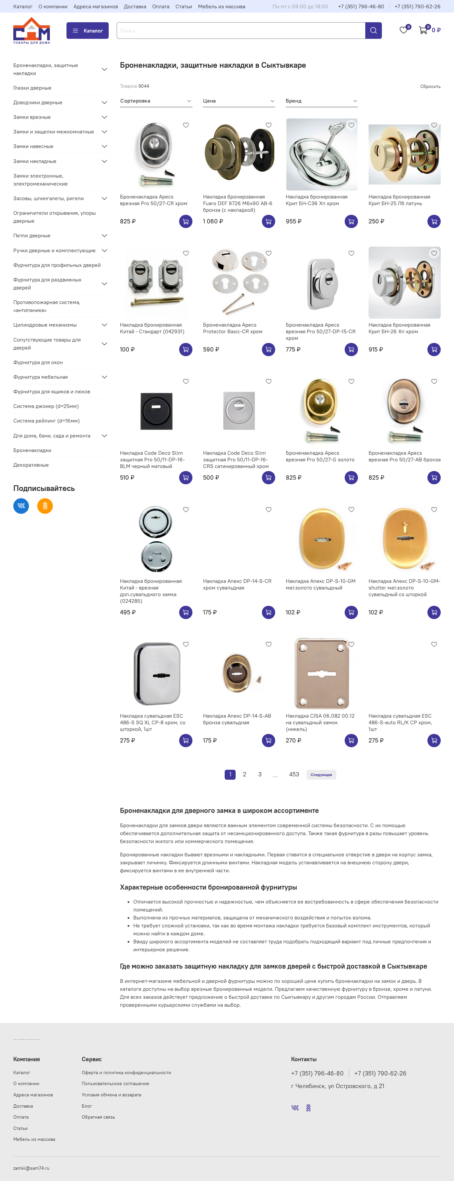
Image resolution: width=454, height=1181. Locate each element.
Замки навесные (33, 146)
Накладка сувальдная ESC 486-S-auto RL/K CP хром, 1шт (400, 722)
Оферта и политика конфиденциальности (126, 1072)
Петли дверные (32, 235)
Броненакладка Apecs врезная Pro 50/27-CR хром (153, 199)
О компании (53, 6)
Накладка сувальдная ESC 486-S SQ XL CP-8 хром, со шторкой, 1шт (152, 722)
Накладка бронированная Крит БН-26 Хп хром (399, 328)
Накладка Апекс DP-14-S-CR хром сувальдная (237, 584)
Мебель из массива (221, 6)
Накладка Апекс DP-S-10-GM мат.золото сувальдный (321, 584)
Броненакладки (32, 450)
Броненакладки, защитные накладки (45, 69)
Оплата (161, 6)
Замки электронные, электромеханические (40, 179)
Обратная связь (98, 1117)
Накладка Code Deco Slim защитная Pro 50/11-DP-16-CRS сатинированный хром (236, 459)
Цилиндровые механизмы (45, 324)
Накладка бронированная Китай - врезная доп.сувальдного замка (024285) (151, 591)
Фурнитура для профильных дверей (57, 265)
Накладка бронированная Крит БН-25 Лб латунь (399, 199)
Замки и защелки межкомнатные (53, 131)
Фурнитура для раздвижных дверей (47, 283)
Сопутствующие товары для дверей (47, 343)
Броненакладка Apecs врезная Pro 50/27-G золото (320, 456)
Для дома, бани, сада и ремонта (51, 435)
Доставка (135, 6)
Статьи (183, 6)
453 (294, 774)
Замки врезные (32, 117)
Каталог (23, 6)
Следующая (321, 774)
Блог (87, 1106)
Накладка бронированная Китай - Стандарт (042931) (152, 328)
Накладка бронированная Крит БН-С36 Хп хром (317, 199)
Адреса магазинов (95, 6)
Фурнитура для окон (38, 362)
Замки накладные (35, 161)
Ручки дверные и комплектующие (54, 250)
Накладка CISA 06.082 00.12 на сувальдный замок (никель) (320, 722)
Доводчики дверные (37, 102)
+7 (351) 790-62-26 (418, 6)
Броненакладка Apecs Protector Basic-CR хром (233, 328)
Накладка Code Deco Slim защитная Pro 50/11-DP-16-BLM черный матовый (152, 459)
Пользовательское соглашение (115, 1083)
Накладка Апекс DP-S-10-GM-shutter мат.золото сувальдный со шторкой (404, 587)
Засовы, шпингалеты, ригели (48, 198)
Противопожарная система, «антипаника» (46, 306)
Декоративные (31, 464)
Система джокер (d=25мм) (46, 406)
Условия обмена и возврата (111, 1095)
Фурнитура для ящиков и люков (51, 391)
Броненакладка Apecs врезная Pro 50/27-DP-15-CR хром (321, 331)
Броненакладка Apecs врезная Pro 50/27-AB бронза (405, 456)
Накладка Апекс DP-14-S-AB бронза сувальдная (237, 719)
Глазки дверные (32, 87)
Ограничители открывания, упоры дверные (54, 216)
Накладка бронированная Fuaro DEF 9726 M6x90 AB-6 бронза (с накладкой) (238, 203)
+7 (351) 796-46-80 (361, 6)
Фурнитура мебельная (40, 376)
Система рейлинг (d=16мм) (46, 420)
